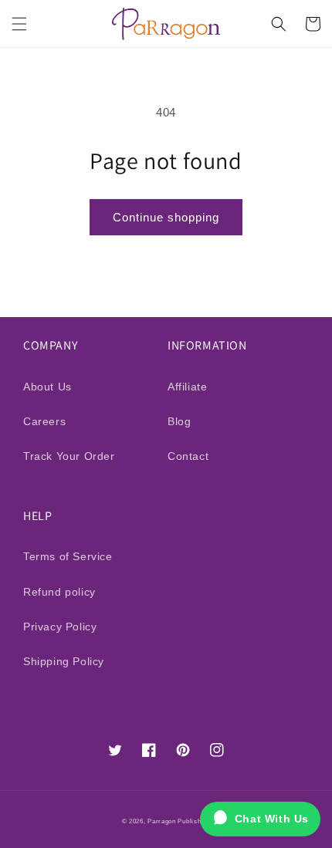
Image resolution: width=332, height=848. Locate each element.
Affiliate (187, 386)
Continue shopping (166, 217)
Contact (188, 456)
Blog (179, 421)
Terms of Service (68, 556)
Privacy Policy (60, 626)
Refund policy (59, 592)
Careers (44, 421)
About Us (47, 386)
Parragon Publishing (178, 821)
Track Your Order (69, 456)
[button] (19, 24)
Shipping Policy (63, 661)
